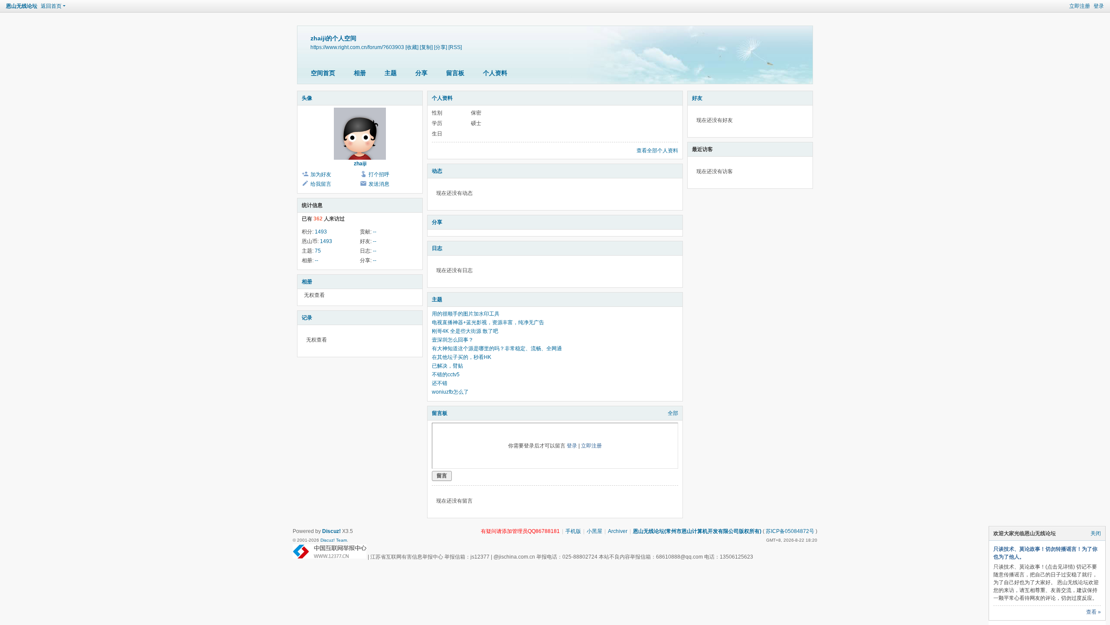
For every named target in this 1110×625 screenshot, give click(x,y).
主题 (391, 72)
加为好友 (320, 174)
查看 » (1093, 612)
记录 (307, 318)
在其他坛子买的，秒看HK (461, 357)
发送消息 (379, 184)
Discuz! (331, 531)
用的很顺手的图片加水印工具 (466, 314)
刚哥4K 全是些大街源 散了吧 (465, 331)
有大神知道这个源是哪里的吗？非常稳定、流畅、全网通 (497, 348)
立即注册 (1079, 6)
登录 (1099, 6)
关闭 (1095, 533)
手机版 (573, 531)
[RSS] (455, 47)
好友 (697, 98)
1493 (321, 232)
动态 (437, 171)
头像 (307, 98)
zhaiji (360, 164)
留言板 (455, 72)
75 (318, 251)
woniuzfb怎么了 (450, 392)
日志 (437, 248)
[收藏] (411, 47)
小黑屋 (594, 531)
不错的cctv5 (446, 375)
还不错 (439, 383)
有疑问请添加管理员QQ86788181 (520, 531)
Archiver (617, 531)
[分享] (440, 47)
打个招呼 (379, 174)
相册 (360, 72)
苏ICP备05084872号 (790, 531)
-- (374, 232)
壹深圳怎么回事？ (452, 340)
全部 (673, 413)
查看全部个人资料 (657, 151)
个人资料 (495, 72)
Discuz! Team (333, 540)
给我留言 (320, 184)
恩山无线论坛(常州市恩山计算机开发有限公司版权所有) (697, 531)
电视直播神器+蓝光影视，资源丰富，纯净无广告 (488, 322)
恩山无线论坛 (21, 6)
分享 (421, 72)
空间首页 (323, 72)
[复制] (426, 47)
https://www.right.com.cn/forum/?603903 (357, 47)
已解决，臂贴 (447, 366)
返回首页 (51, 6)
